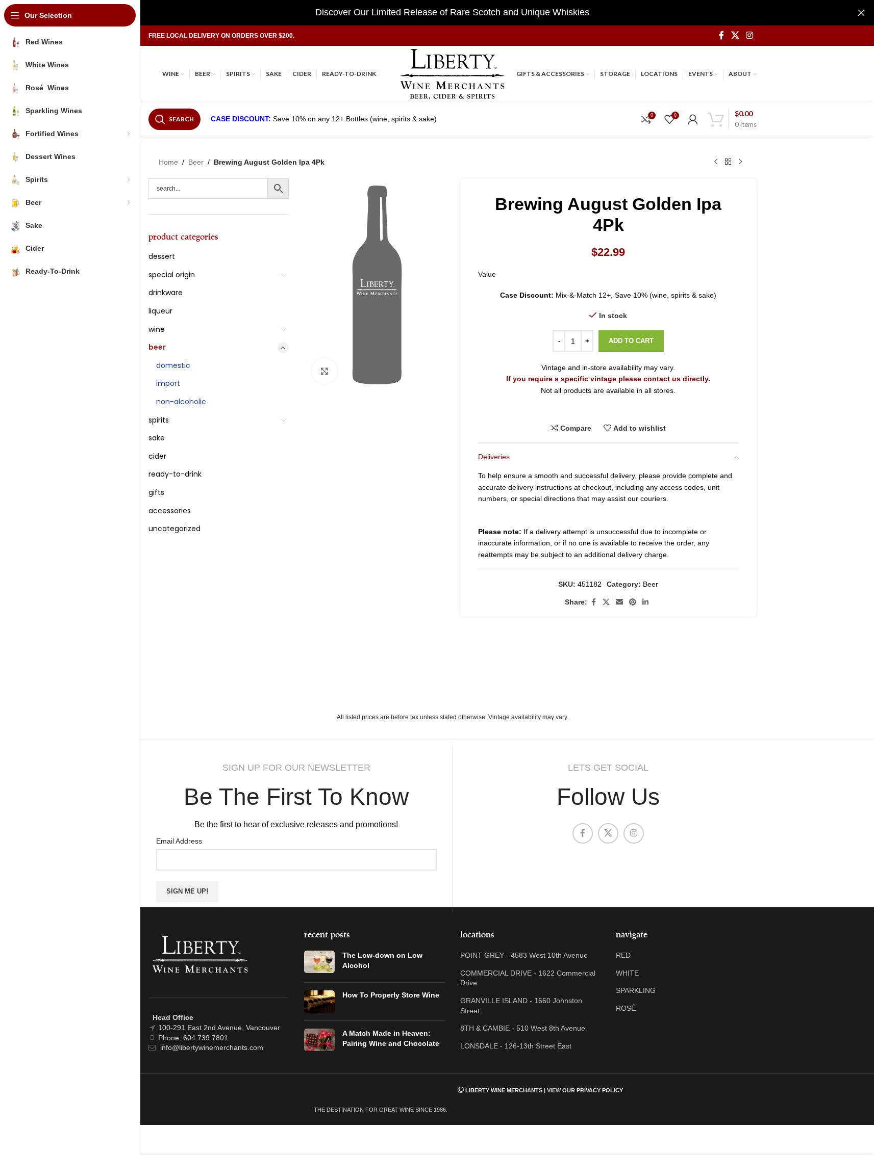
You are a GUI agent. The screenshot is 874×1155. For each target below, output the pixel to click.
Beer (196, 162)
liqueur (160, 311)
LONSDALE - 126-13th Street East (515, 1046)
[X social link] (735, 35)
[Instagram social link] (749, 35)
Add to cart (631, 341)
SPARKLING (636, 990)
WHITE (627, 973)
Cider (157, 456)
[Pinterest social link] (632, 602)
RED (623, 955)
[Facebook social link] (721, 35)
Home (168, 162)
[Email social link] (619, 602)
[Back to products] (728, 162)
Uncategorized (174, 528)
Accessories (169, 511)
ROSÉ (626, 1008)
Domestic (173, 365)
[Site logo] (452, 73)
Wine (156, 329)
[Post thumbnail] (319, 963)
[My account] (693, 119)
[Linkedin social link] (645, 602)
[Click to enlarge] (324, 371)
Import (168, 383)
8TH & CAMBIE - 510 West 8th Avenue (522, 1028)
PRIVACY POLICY (600, 1090)
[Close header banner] (861, 12)
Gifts (156, 492)
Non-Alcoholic (181, 402)
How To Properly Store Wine (390, 995)
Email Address (179, 841)
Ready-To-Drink (175, 474)
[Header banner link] (452, 12)
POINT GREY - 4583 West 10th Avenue (524, 955)
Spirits (158, 420)
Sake (156, 438)
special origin (171, 275)
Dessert (161, 256)
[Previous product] (716, 162)
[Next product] (740, 162)
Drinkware (165, 292)
